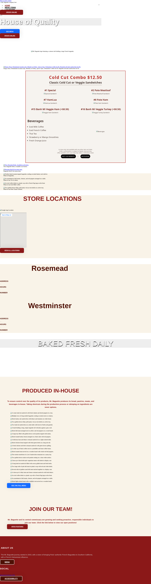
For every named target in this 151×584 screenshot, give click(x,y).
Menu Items (10, 7)
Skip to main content (5, 0)
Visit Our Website (68, 156)
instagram (85, 156)
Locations (10, 9)
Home (7, 5)
